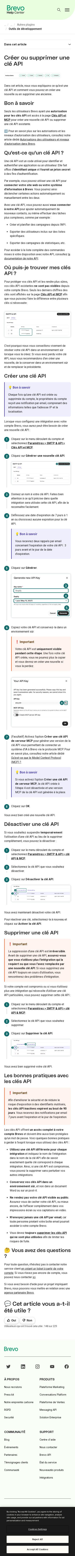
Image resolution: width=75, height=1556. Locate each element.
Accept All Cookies (37, 1549)
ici (34, 1277)
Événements (11, 1447)
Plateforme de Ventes (52, 1402)
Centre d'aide (48, 1439)
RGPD (7, 1409)
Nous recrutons (13, 1386)
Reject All (37, 1539)
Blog (6, 1439)
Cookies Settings (37, 1529)
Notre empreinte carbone (18, 1402)
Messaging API (48, 1409)
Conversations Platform (53, 1394)
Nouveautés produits (52, 1469)
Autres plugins (26, 24)
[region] (37, 1531)
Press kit (9, 1394)
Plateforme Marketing (52, 1386)
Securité (9, 1417)
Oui (13, 1320)
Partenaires (10, 1454)
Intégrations (46, 1477)
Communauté (11, 1469)
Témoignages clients (16, 1462)
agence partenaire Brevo (19, 1292)
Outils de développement (25, 29)
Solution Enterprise (50, 1417)
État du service (48, 1462)
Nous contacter (48, 1447)
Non (29, 1320)
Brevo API (45, 1454)
